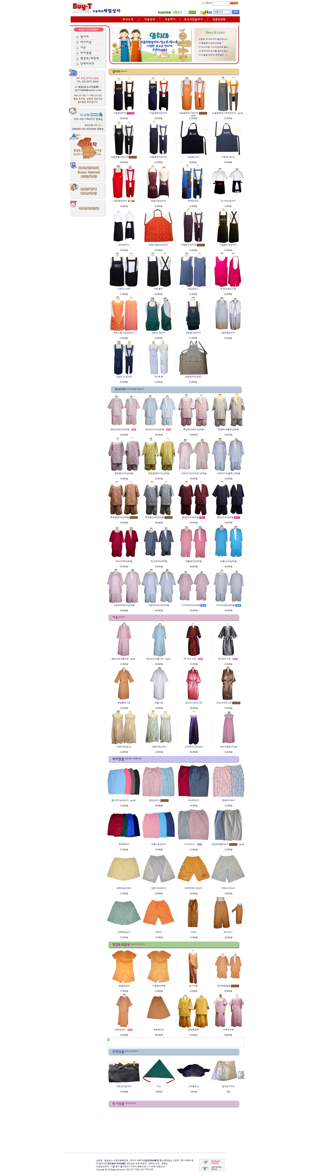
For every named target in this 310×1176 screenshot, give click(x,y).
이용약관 (101, 1163)
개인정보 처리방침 (116, 1163)
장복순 (151, 1163)
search (233, 3)
